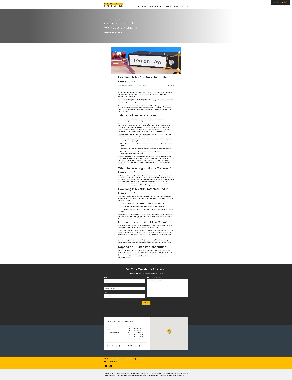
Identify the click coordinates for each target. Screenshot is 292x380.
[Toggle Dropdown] (160, 6)
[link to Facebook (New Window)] (106, 366)
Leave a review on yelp (111, 361)
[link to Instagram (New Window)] (110, 366)
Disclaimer (139, 359)
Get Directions (132, 346)
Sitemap (132, 359)
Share (172, 86)
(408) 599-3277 (114, 333)
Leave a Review (112, 346)
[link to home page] (113, 4)
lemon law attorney (127, 106)
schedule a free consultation (134, 256)
